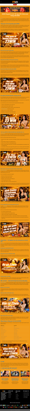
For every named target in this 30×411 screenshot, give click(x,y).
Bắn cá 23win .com (3, 282)
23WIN (1, 18)
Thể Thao (17, 395)
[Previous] (2, 10)
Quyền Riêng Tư (26, 396)
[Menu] (1, 2)
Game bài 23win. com (4, 108)
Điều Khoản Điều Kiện (26, 392)
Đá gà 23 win (2, 243)
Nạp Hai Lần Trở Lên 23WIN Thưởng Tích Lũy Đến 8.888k (25, 379)
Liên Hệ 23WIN (25, 397)
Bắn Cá (17, 396)
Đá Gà (17, 397)
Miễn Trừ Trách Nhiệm (26, 395)
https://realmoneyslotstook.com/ (6, 392)
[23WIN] (15, 2)
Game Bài (17, 398)
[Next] (28, 10)
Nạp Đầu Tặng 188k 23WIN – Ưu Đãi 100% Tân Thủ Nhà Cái (5, 379)
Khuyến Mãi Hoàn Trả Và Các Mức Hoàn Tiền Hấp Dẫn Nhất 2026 (15, 379)
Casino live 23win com (4, 170)
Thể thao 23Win (3, 133)
